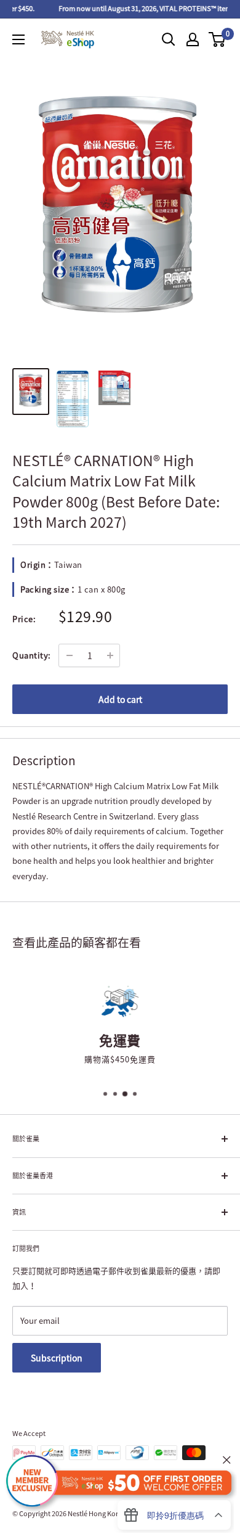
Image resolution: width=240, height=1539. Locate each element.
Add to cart (120, 699)
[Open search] (168, 39)
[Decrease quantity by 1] (69, 655)
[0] (217, 39)
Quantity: (31, 655)
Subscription (56, 1358)
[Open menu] (18, 39)
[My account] (192, 39)
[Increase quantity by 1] (110, 655)
